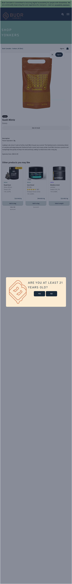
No (51, 294)
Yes (39, 294)
